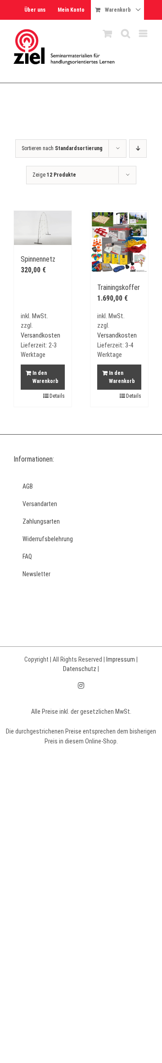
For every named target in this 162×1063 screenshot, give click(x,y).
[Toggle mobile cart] (107, 33)
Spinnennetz (38, 259)
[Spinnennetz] (43, 228)
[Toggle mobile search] (125, 33)
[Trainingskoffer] (119, 242)
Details (57, 396)
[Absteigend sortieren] (138, 148)
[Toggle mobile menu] (143, 33)
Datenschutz (79, 668)
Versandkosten (40, 335)
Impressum (120, 659)
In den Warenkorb (45, 377)
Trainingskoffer (118, 287)
